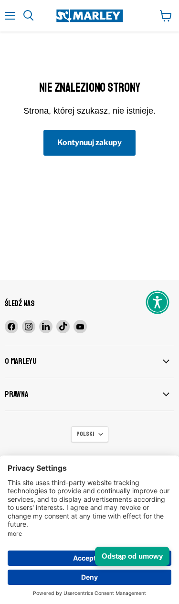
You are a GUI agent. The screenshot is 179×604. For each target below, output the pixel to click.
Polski (85, 434)
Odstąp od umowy (132, 556)
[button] (157, 302)
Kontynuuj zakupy (89, 142)
